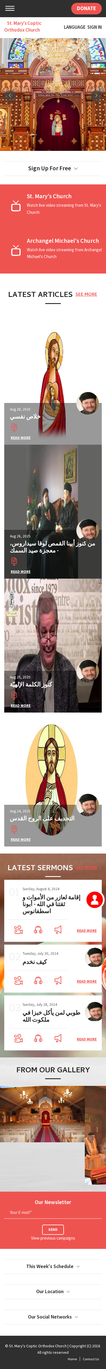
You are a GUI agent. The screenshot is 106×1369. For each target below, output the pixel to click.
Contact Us (91, 1359)
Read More (21, 437)
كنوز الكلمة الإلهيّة (31, 684)
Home (72, 1359)
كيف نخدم (35, 961)
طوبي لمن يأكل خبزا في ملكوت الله (52, 1016)
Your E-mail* (20, 1212)
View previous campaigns (53, 1238)
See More (86, 295)
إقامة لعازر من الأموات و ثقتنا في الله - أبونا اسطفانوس (52, 904)
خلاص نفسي (25, 416)
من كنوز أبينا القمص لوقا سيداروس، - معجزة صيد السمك (52, 546)
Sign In (94, 27)
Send (53, 1229)
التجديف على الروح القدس (42, 818)
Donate (86, 8)
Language (75, 27)
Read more (87, 930)
